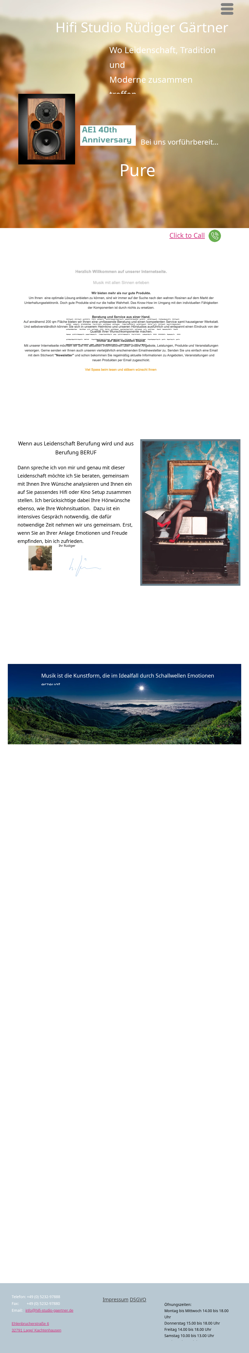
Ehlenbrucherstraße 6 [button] (30, 1323)
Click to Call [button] (187, 235)
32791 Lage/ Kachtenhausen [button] (36, 1330)
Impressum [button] (115, 1299)
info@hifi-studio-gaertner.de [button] (49, 1310)
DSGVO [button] (138, 1299)
